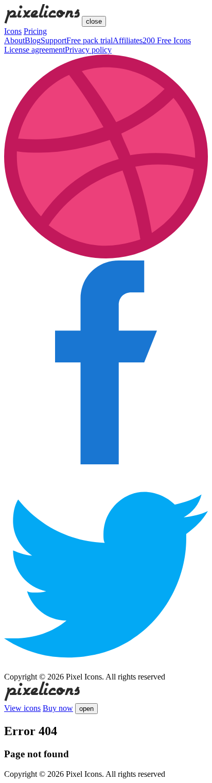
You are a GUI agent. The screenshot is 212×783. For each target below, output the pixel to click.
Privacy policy (88, 49)
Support (53, 40)
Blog (33, 40)
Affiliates (128, 40)
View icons (22, 708)
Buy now (58, 708)
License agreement (34, 49)
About (14, 40)
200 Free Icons (167, 40)
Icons (13, 31)
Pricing (35, 31)
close (94, 21)
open (86, 708)
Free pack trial (89, 40)
